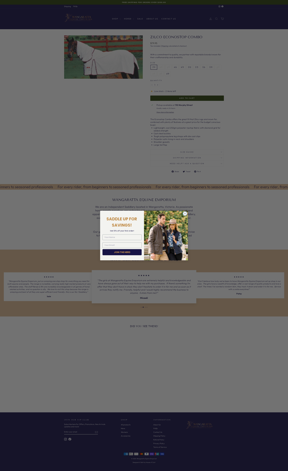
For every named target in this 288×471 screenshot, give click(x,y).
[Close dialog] (185, 214)
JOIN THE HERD (122, 252)
